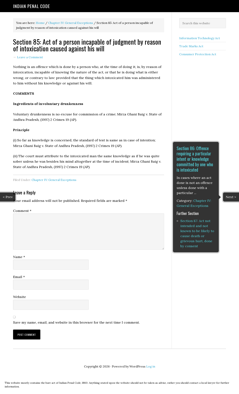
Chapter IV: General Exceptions (54, 180)
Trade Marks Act (191, 46)
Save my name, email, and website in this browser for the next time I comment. (76, 322)
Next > (231, 197)
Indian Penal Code (31, 6)
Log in (150, 366)
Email (19, 277)
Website (19, 297)
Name (19, 257)
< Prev (8, 197)
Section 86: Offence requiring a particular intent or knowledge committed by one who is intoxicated (195, 159)
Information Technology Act (199, 38)
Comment (22, 211)
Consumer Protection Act (197, 54)
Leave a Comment (30, 57)
